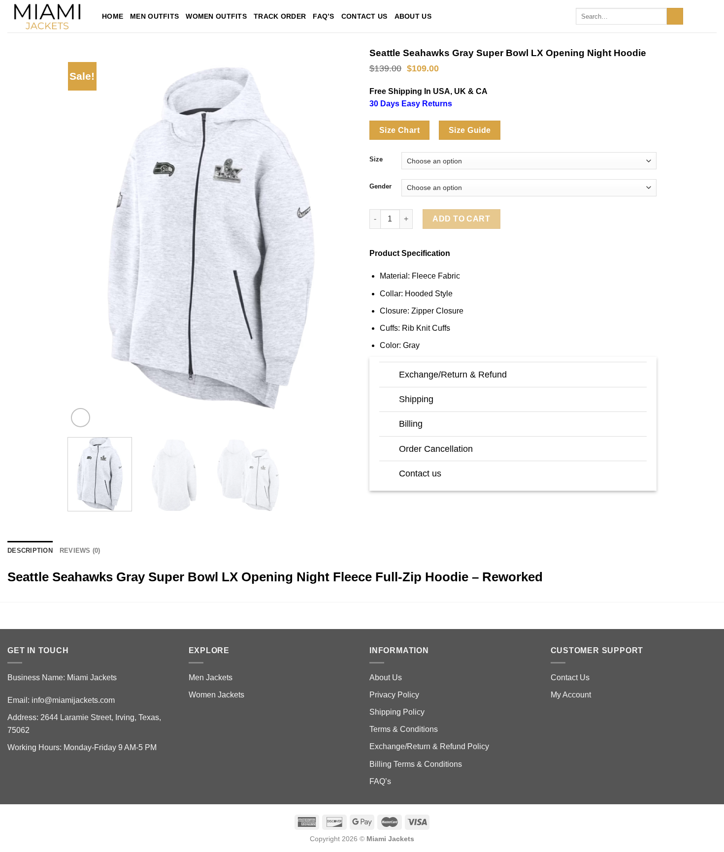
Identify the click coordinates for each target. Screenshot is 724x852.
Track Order (280, 16)
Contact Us (364, 16)
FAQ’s (323, 16)
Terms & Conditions (403, 729)
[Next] (336, 238)
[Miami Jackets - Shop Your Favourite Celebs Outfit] (47, 16)
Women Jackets (216, 695)
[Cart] (712, 16)
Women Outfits (216, 16)
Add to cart (461, 219)
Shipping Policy (397, 712)
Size (376, 159)
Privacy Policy (394, 695)
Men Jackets (210, 677)
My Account (571, 695)
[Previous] (86, 238)
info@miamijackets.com (73, 700)
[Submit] (675, 16)
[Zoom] (80, 417)
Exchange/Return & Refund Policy (429, 746)
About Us (413, 16)
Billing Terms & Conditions (415, 764)
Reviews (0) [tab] (80, 550)
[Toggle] (388, 375)
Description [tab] (30, 550)
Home (112, 16)
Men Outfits (154, 16)
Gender (380, 186)
